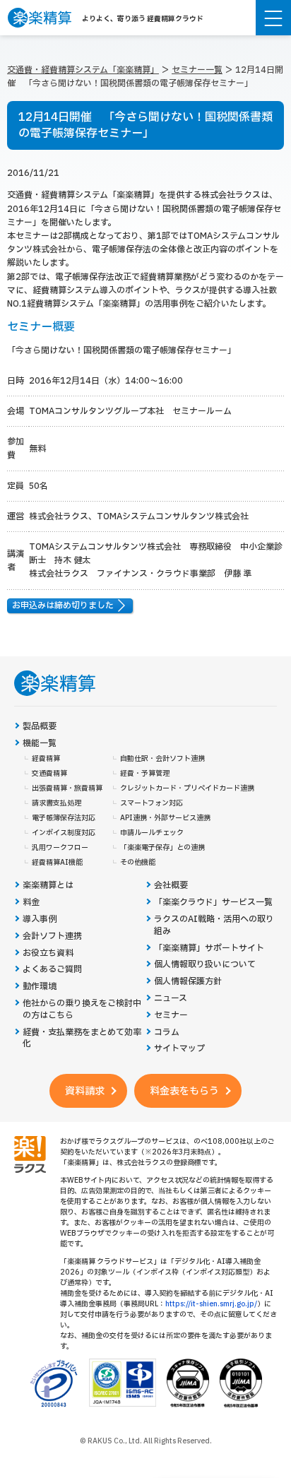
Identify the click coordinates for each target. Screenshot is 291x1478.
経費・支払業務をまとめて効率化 (82, 1039)
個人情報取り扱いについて (205, 965)
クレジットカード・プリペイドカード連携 (187, 788)
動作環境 (40, 987)
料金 (31, 903)
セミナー (171, 1016)
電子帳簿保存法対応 (63, 818)
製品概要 (40, 727)
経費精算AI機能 (57, 863)
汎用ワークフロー (60, 848)
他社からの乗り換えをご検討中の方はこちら (82, 1010)
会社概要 (171, 886)
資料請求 (85, 1091)
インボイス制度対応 (63, 833)
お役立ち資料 (48, 953)
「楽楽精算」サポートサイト (209, 948)
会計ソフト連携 (52, 936)
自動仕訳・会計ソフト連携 (162, 759)
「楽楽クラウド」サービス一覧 (213, 903)
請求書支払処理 (56, 803)
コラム (166, 1033)
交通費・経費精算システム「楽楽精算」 (83, 70)
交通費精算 (49, 774)
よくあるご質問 (52, 970)
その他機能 (137, 863)
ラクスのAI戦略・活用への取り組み (214, 926)
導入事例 (40, 920)
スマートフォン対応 (151, 803)
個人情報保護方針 (188, 982)
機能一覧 (40, 744)
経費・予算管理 (145, 774)
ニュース (170, 999)
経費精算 (46, 759)
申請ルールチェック (152, 833)
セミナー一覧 (197, 70)
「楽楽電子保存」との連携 (162, 848)
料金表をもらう (184, 1091)
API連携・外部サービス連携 (165, 818)
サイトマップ (179, 1049)
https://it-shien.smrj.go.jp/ (211, 1304)
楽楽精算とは (48, 886)
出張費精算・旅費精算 (67, 788)
